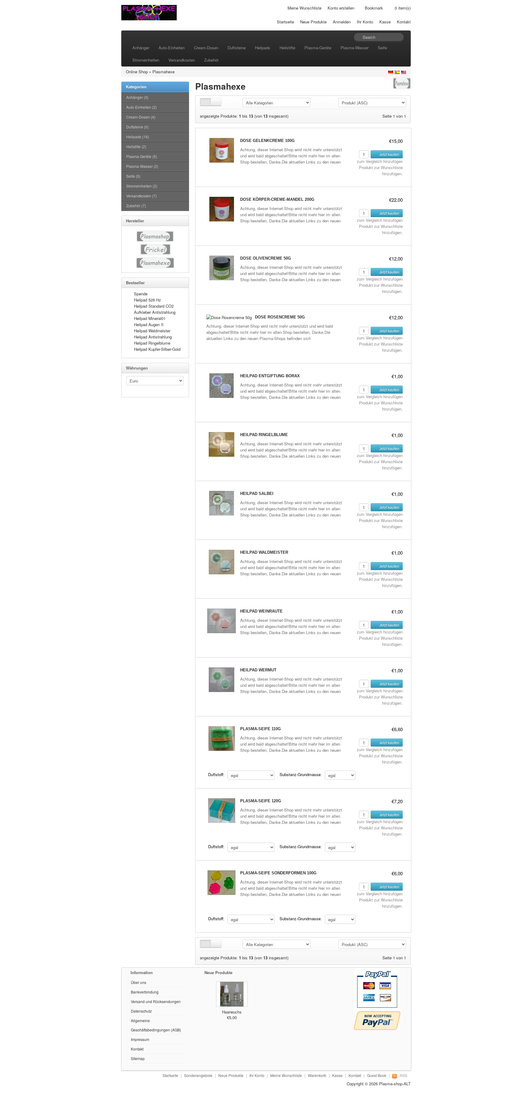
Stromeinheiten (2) (141, 185)
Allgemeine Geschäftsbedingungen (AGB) (156, 1025)
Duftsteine (237, 48)
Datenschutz (141, 1011)
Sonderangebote (198, 1075)
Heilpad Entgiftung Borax (270, 376)
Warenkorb (317, 1075)
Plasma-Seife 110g (260, 729)
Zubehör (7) (136, 205)
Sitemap (138, 1058)
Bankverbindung (145, 991)
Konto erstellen (341, 8)
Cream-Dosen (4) (140, 116)
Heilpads (262, 48)
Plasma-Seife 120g (260, 801)
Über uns (138, 982)
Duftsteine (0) (137, 126)
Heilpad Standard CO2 (154, 306)
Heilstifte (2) (136, 146)
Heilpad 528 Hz (147, 300)
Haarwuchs (232, 1012)
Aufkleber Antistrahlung (154, 312)
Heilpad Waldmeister (152, 331)
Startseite (285, 22)
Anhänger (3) (137, 97)
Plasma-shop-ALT (395, 1084)
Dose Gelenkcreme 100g (267, 140)
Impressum (140, 1039)
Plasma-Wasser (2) (142, 166)
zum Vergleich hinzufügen (380, 161)
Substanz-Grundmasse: (301, 774)
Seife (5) (133, 176)
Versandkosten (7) (141, 195)
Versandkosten (181, 60)
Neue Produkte (313, 22)
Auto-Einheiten (172, 48)
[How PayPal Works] (377, 989)
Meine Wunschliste (304, 8)
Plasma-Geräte (317, 48)
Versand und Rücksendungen (156, 1001)
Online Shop (137, 72)
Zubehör (211, 60)
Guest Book (376, 1075)
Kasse (385, 22)
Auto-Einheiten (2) (141, 107)
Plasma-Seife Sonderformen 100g (278, 873)
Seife (382, 48)
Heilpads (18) (137, 136)
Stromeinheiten (145, 60)
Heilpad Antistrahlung (153, 337)
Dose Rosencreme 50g (280, 317)
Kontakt (404, 22)
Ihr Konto (365, 22)
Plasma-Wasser (355, 48)
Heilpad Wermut (258, 670)
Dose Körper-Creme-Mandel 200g (277, 199)
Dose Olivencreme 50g (265, 258)
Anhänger (140, 48)
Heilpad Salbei (256, 493)
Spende (140, 294)
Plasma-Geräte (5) (141, 156)
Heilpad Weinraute (261, 611)
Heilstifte (287, 48)
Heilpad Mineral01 (150, 318)
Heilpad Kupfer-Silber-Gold (157, 349)
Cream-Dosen (206, 48)
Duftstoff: (216, 774)
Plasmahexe (163, 72)
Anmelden (342, 22)
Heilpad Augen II (148, 324)
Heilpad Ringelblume (152, 343)
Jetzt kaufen (388, 154)
